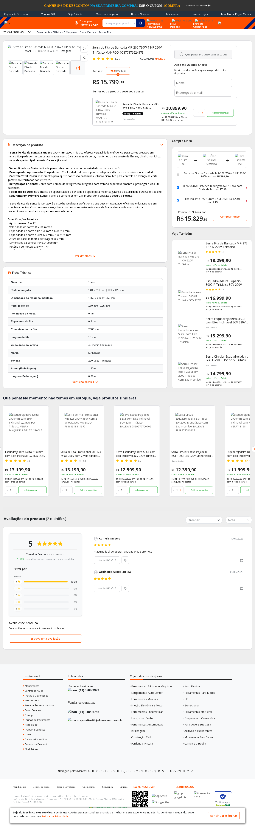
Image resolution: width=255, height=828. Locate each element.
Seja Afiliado (75, 14)
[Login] (203, 19)
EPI (186, 699)
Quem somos (89, 786)
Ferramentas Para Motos (199, 692)
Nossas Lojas (200, 14)
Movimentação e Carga (198, 737)
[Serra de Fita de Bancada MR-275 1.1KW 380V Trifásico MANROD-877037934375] (107, 111)
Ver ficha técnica (83, 382)
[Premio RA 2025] (203, 793)
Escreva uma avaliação (45, 638)
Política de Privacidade (55, 816)
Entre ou (198, 23)
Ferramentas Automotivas (147, 724)
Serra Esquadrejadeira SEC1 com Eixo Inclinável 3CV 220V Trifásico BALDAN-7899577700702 (80, 454)
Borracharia (191, 705)
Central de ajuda (41, 786)
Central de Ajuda (33, 690)
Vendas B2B (48, 14)
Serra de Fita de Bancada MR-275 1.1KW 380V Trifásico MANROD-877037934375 (140, 106)
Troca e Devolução (66, 786)
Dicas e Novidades (141, 14)
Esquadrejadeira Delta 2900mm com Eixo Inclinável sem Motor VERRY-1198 (190, 454)
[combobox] (123, 23)
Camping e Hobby (195, 743)
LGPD (27, 734)
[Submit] (140, 23)
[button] (241, 560)
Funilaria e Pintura (142, 743)
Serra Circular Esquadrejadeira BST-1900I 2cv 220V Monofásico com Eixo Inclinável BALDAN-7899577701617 (136, 454)
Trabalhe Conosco (34, 729)
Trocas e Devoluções (36, 695)
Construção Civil (141, 737)
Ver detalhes (83, 256)
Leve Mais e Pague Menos (236, 14)
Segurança (107, 786)
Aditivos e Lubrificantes (198, 731)
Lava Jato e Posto (142, 718)
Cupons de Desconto (16, 14)
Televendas (172, 14)
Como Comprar (33, 710)
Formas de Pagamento (37, 720)
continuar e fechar (223, 816)
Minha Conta (31, 700)
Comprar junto (230, 216)
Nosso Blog (30, 724)
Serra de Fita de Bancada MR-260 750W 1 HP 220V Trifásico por (214, 175)
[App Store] (161, 796)
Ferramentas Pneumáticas (147, 712)
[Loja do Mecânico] (48, 23)
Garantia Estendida (35, 739)
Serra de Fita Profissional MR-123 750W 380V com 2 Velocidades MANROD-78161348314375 (25, 454)
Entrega (28, 715)
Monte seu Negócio (107, 14)
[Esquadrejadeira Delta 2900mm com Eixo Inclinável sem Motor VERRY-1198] (192, 429)
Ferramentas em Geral (198, 712)
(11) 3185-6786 (88, 712)
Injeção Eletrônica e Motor (147, 705)
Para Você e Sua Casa (197, 724)
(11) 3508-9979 (88, 690)
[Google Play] (161, 802)
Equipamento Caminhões (199, 718)
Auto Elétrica (192, 686)
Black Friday (31, 749)
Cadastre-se (200, 26)
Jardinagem (138, 731)
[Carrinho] (219, 20)
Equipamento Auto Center (147, 692)
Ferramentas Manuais (144, 699)
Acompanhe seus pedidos (39, 705)
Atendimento (31, 686)
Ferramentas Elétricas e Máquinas (151, 686)
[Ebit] (183, 793)
